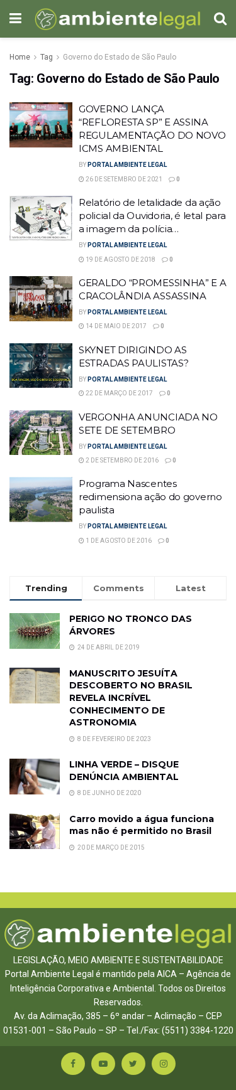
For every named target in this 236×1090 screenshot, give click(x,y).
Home (19, 57)
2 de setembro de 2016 (121, 460)
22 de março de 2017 (118, 393)
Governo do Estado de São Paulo (119, 57)
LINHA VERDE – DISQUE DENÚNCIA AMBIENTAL (124, 771)
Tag (46, 57)
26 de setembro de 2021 (123, 179)
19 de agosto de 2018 (119, 259)
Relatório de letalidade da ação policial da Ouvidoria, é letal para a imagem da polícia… (152, 215)
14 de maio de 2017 (115, 326)
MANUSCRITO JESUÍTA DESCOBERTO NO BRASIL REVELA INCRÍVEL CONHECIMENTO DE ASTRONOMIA (131, 698)
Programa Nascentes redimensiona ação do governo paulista (150, 497)
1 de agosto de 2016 (118, 540)
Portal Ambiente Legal (127, 164)
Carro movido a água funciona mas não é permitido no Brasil (141, 825)
